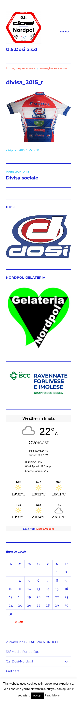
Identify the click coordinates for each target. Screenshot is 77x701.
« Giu (19, 622)
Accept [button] (37, 695)
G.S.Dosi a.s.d (21, 49)
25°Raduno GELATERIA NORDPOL (32, 642)
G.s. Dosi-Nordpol (19, 661)
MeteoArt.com (45, 528)
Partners (12, 671)
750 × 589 (34, 150)
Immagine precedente (20, 68)
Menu (64, 31)
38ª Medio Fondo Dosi (23, 652)
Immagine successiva (53, 68)
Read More (51, 695)
